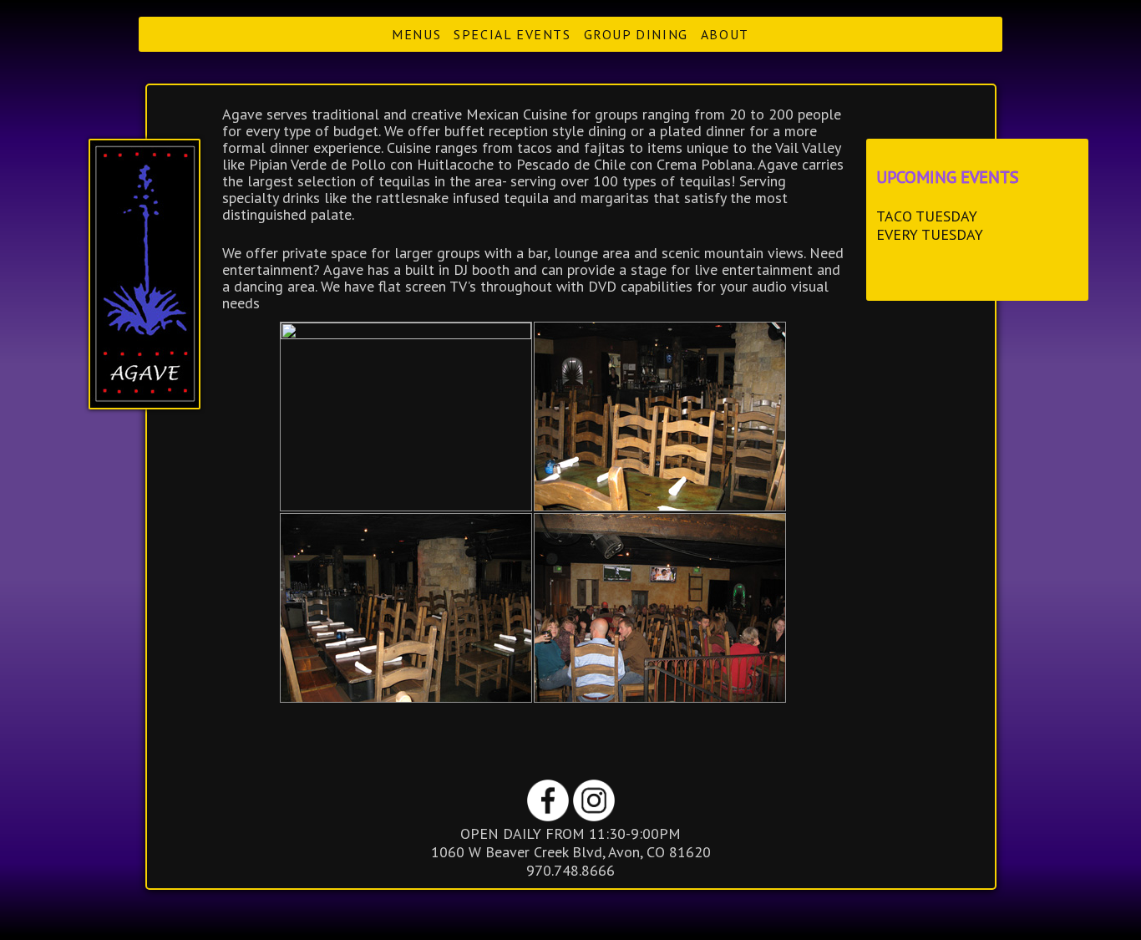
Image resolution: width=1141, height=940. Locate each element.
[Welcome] (144, 274)
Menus (416, 34)
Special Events (512, 34)
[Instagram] (594, 816)
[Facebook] (550, 816)
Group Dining (636, 34)
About (725, 34)
